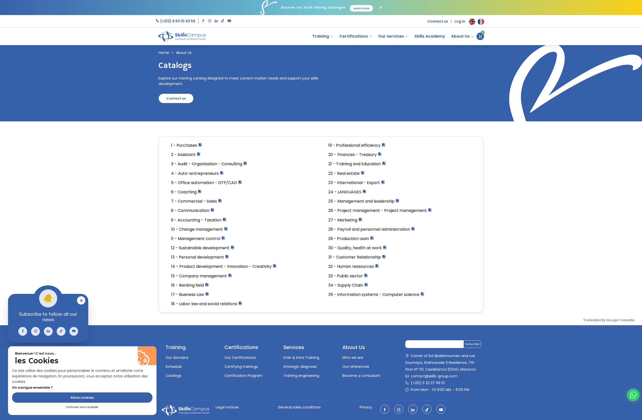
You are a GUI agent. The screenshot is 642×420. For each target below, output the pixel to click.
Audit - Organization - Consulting (210, 164)
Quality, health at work (360, 248)
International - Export (359, 183)
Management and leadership (366, 201)
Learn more (361, 8)
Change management (201, 229)
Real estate (349, 173)
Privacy (366, 407)
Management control (199, 238)
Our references (355, 366)
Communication (194, 210)
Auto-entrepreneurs (199, 173)
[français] (481, 22)
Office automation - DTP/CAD (208, 183)
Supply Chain (351, 285)
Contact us (437, 21)
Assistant (187, 154)
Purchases (187, 145)
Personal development (202, 257)
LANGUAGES (350, 192)
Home (163, 52)
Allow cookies (82, 397)
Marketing (347, 220)
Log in (459, 21)
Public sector (350, 276)
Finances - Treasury (357, 154)
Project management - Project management (382, 210)
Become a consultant (361, 375)
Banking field (192, 285)
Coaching (188, 192)
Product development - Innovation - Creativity (226, 266)
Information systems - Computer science (378, 294)
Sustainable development (204, 248)
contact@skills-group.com (434, 376)
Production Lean (353, 238)
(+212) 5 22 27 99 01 (428, 382)
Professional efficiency (358, 145)
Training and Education (359, 164)
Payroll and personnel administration (374, 229)
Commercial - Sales (198, 201)
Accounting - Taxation (200, 220)
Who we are (352, 357)
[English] (472, 22)
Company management (203, 276)
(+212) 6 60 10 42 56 (177, 21)
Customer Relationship (359, 257)
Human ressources (356, 266)
